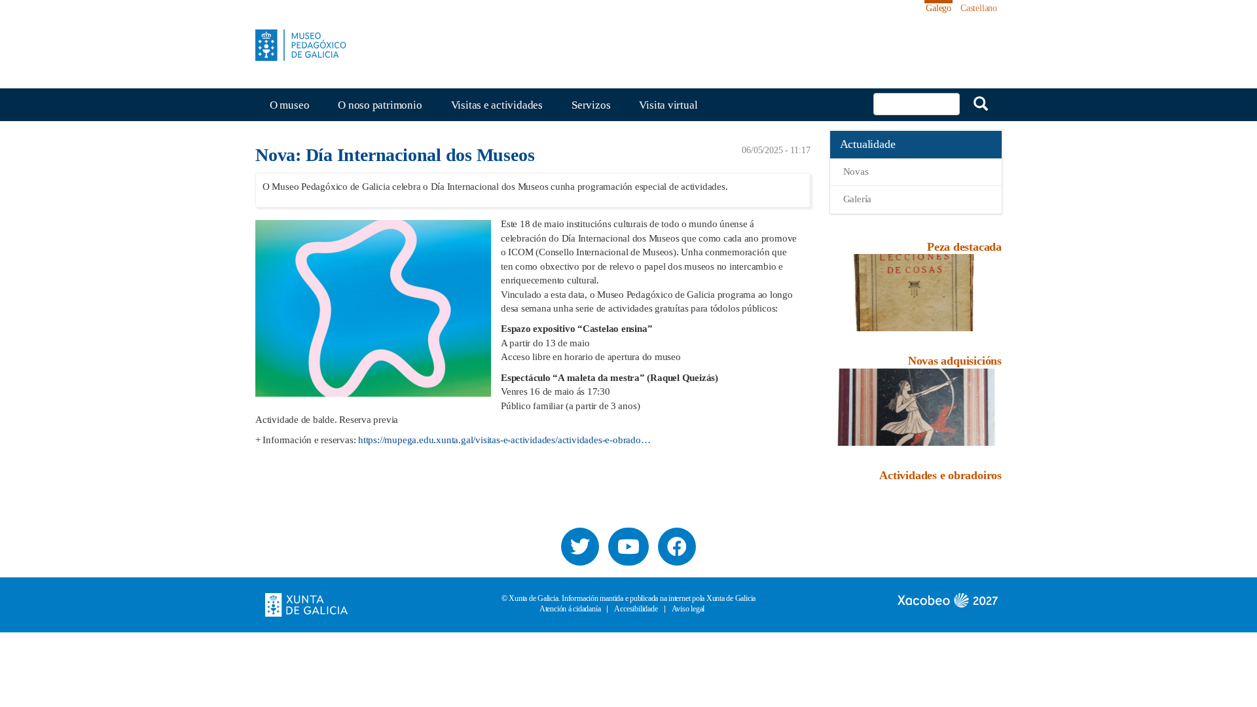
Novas (856, 171)
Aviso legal (688, 609)
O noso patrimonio (380, 105)
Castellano (978, 8)
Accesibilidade (635, 609)
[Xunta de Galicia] (306, 603)
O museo (289, 105)
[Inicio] (305, 45)
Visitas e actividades (497, 105)
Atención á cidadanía (570, 609)
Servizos (591, 105)
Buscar (980, 104)
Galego (938, 8)
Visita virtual (668, 105)
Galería (857, 199)
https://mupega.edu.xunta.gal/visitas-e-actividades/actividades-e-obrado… (504, 440)
